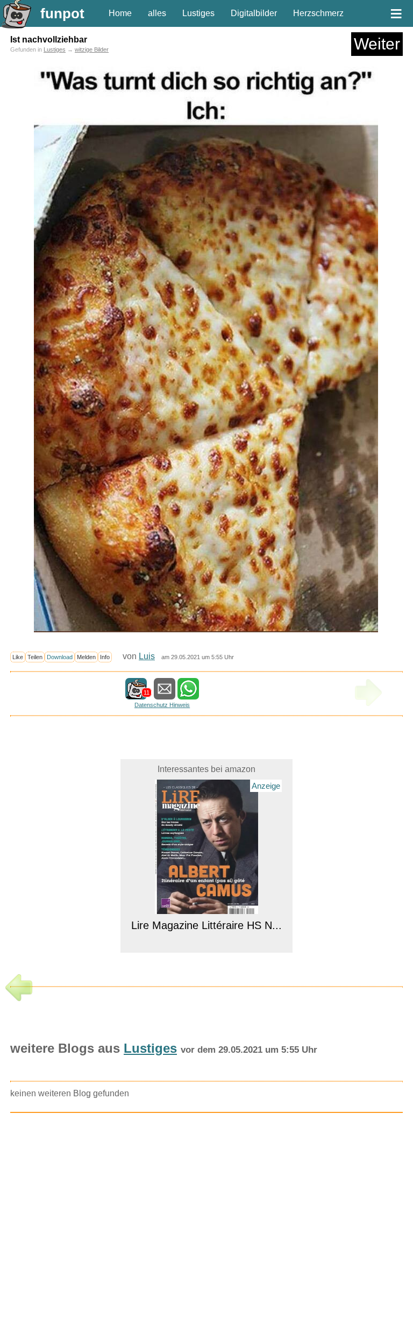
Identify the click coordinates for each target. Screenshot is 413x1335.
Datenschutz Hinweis (162, 705)
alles (157, 13)
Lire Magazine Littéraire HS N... (206, 925)
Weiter (377, 44)
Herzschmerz (318, 13)
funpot (62, 13)
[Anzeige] (207, 907)
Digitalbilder (254, 13)
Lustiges (198, 13)
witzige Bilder (92, 49)
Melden (86, 657)
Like (17, 657)
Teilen (34, 657)
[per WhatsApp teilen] (188, 694)
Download (60, 657)
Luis (147, 656)
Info (105, 657)
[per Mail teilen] (164, 694)
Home (120, 13)
